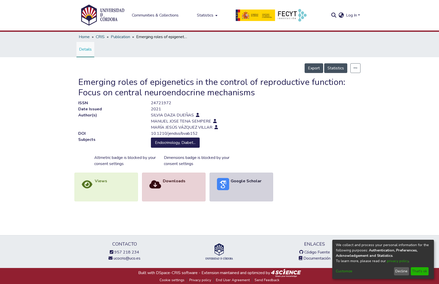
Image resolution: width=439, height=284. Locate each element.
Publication (120, 37)
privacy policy (398, 261)
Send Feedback (267, 280)
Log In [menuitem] (351, 15)
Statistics (335, 68)
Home (84, 37)
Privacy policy (200, 280)
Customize (344, 271)
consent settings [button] (109, 164)
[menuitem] (206, 15)
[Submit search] (334, 15)
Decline (401, 271)
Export (314, 68)
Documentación (316, 258)
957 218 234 (126, 252)
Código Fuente (316, 252)
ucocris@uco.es (126, 258)
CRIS (100, 37)
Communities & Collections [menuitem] (155, 15)
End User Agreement (233, 280)
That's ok (419, 271)
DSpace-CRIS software (177, 273)
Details (85, 49)
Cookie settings (172, 280)
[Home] (103, 15)
